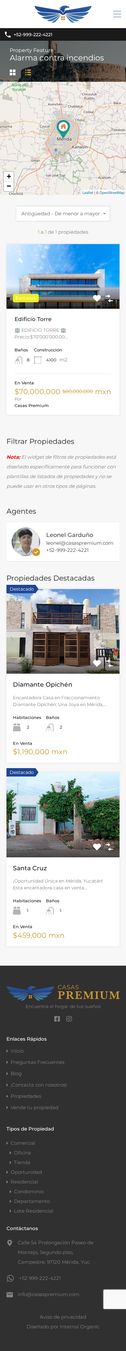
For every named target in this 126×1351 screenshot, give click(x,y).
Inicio (17, 1050)
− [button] (9, 186)
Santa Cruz (30, 868)
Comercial (23, 1143)
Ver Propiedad (63, 296)
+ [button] (9, 176)
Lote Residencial (33, 1211)
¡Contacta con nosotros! (39, 1084)
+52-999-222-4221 (33, 35)
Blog (16, 1073)
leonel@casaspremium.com (79, 543)
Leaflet (87, 192)
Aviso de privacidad (63, 1317)
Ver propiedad (63, 656)
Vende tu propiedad (34, 1107)
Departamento (32, 1201)
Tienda (22, 1162)
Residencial (24, 1182)
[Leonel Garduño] (26, 553)
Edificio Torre (33, 319)
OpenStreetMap (112, 192)
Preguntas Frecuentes (37, 1062)
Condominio (29, 1191)
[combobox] (63, 213)
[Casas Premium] (63, 20)
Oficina (22, 1153)
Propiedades (26, 1096)
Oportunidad (26, 1172)
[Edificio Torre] (63, 129)
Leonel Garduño (69, 535)
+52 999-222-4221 (40, 1278)
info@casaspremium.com (48, 1294)
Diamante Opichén (42, 684)
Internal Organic (80, 1327)
